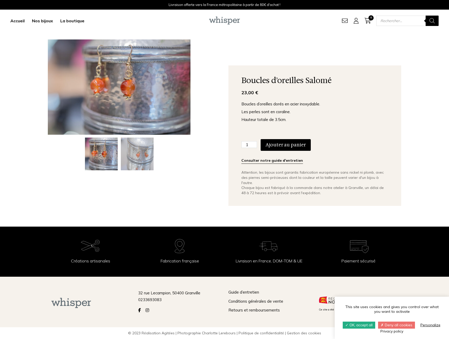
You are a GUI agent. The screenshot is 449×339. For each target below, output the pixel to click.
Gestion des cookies (304, 333)
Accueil (17, 21)
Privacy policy (391, 331)
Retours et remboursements (254, 310)
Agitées (168, 333)
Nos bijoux (42, 21)
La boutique (72, 21)
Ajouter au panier (286, 145)
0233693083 (150, 299)
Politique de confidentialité (261, 333)
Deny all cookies (398, 325)
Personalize (430, 325)
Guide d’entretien (243, 292)
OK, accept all (360, 325)
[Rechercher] (432, 21)
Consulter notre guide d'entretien (272, 160)
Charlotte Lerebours (219, 333)
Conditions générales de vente (255, 301)
